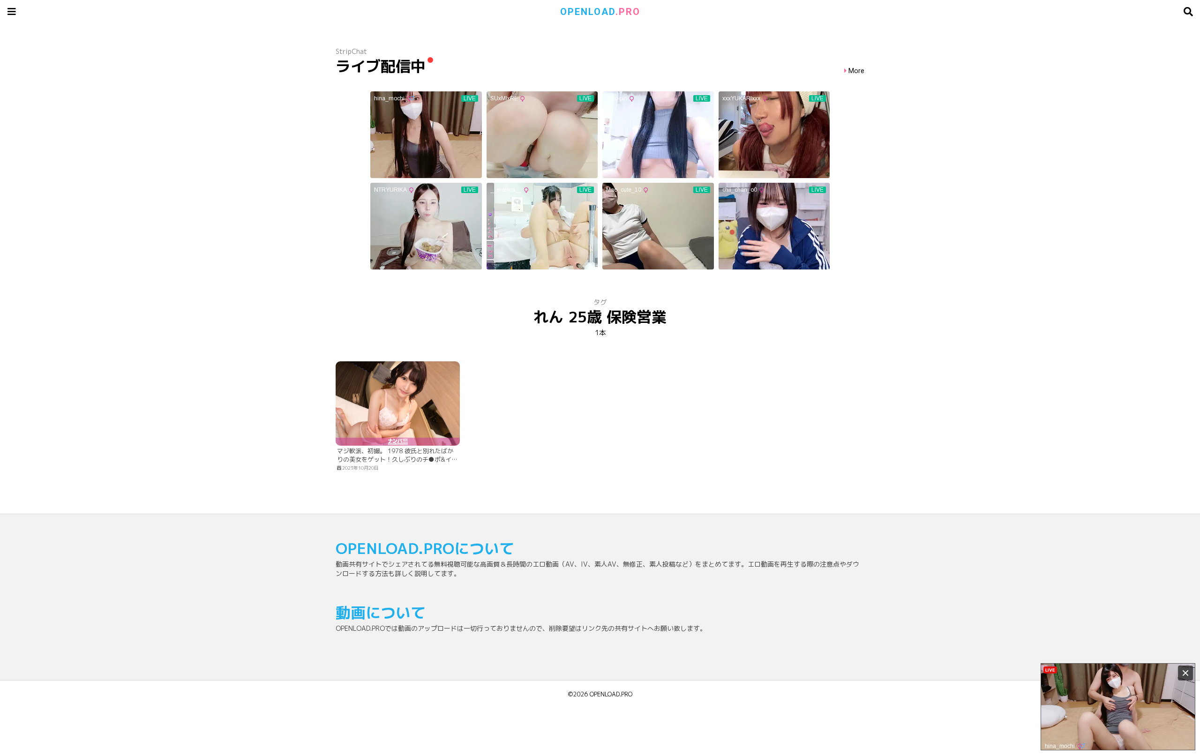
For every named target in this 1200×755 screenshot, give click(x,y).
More (856, 71)
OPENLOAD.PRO (611, 694)
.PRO (600, 11)
